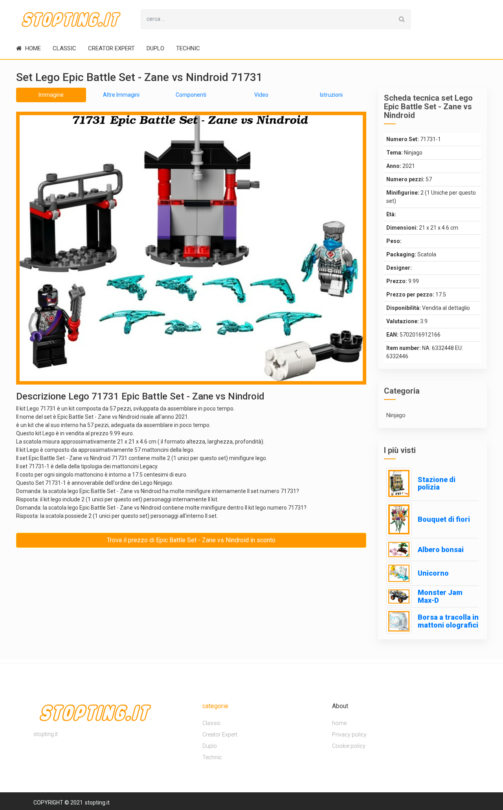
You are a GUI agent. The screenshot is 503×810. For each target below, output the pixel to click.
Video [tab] (261, 95)
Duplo (155, 48)
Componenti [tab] (191, 95)
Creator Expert (111, 48)
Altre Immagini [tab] (121, 95)
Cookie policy (348, 746)
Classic (64, 48)
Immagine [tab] (51, 95)
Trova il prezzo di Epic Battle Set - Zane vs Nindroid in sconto (191, 540)
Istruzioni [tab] (331, 95)
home (32, 48)
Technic (188, 48)
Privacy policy (349, 734)
